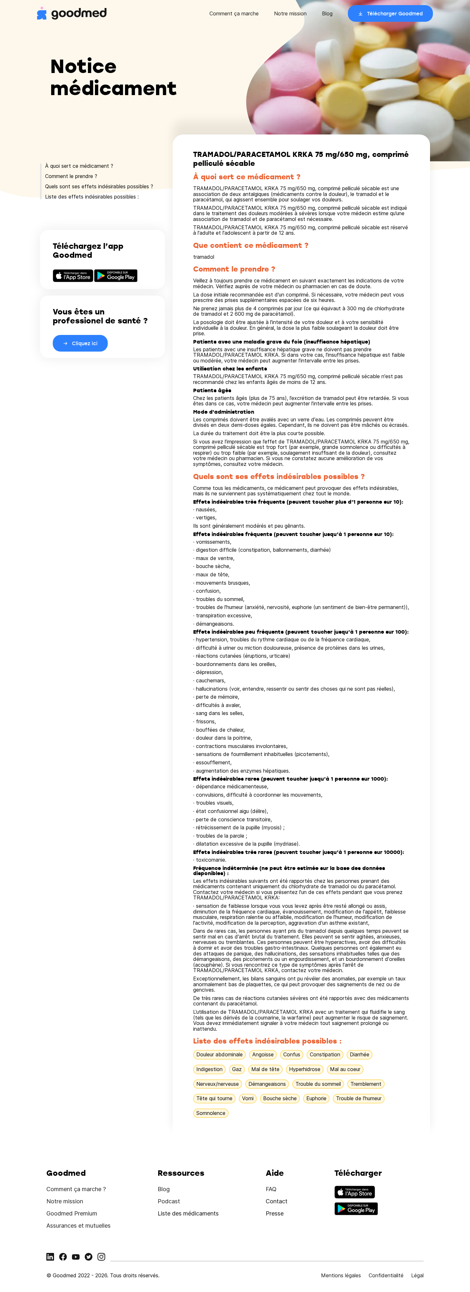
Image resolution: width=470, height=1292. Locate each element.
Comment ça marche (234, 13)
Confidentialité (386, 1275)
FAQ (271, 1189)
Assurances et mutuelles (78, 1225)
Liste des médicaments (188, 1213)
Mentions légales (341, 1275)
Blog (327, 13)
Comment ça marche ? (76, 1189)
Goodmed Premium (71, 1213)
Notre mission (290, 13)
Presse (275, 1213)
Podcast (169, 1201)
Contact (276, 1201)
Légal (417, 1275)
